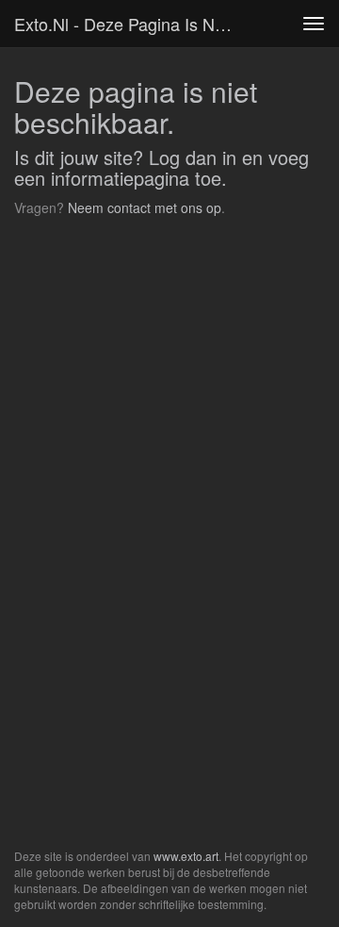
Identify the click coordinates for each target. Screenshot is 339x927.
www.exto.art (185, 856)
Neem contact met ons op (144, 207)
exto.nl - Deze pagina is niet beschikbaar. (130, 23)
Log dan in (192, 157)
